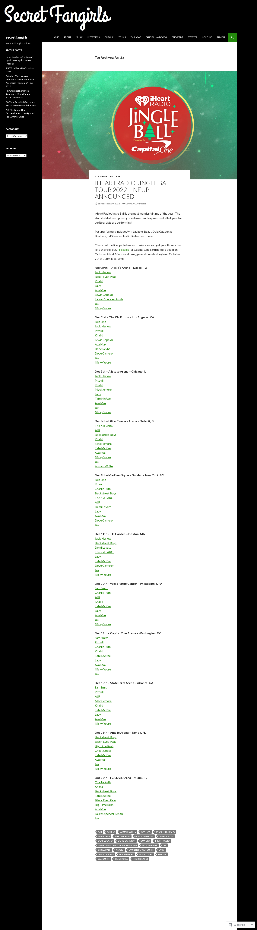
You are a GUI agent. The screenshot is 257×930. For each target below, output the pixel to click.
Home (56, 37)
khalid (119, 850)
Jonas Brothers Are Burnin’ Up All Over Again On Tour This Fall (19, 60)
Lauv (98, 285)
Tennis (122, 37)
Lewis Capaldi (104, 294)
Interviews (93, 37)
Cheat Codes (103, 750)
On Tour (109, 37)
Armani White (104, 466)
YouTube (207, 37)
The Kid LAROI (104, 425)
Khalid (99, 281)
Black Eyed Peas (105, 276)
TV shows (136, 37)
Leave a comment (135, 203)
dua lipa (145, 841)
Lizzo (98, 484)
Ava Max (100, 290)
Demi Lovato (103, 507)
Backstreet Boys (105, 434)
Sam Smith (101, 588)
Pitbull (99, 331)
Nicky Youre (103, 308)
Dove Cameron (104, 353)
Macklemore (103, 389)
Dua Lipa (100, 321)
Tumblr (221, 37)
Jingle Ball (104, 850)
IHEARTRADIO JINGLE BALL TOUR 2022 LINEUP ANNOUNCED (133, 189)
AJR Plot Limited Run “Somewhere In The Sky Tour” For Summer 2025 (20, 113)
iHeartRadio (162, 841)
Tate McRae (103, 398)
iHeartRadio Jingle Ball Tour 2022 (117, 845)
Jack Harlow (103, 272)
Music (79, 37)
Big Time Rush (104, 746)
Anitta (99, 786)
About (67, 37)
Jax (97, 303)
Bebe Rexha (102, 349)
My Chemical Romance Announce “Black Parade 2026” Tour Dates (18, 94)
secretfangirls (17, 37)
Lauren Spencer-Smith (109, 299)
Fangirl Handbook (156, 37)
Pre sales (123, 249)
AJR (97, 176)
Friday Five (177, 37)
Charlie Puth (103, 488)
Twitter (192, 37)
